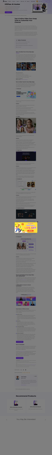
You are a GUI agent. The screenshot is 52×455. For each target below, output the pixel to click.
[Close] (37, 221)
